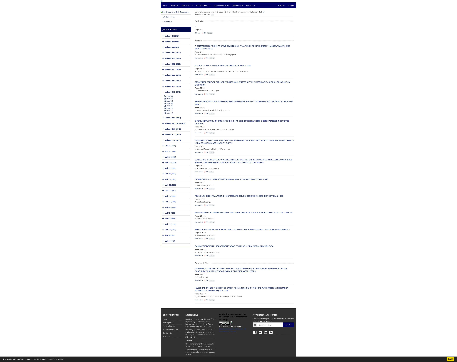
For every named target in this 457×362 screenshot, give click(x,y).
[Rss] (271, 332)
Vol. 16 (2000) (170, 196)
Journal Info (186, 5)
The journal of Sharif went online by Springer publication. (199, 345)
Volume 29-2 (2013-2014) (175, 123)
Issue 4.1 (169, 98)
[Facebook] (255, 332)
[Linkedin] (266, 332)
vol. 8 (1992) (170, 241)
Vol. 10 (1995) (170, 230)
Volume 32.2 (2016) (173, 86)
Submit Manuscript (221, 5)
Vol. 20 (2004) (170, 174)
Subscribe (289, 325)
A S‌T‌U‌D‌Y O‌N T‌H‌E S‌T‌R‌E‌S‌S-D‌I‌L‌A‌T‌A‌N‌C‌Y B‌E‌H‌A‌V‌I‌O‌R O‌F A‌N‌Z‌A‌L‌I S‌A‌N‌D (223, 65)
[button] (64, 359)
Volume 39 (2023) (172, 47)
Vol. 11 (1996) (170, 224)
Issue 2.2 (169, 106)
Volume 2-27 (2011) (173, 134)
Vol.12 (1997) (170, 218)
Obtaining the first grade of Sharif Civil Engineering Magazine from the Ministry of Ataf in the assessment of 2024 (200, 333)
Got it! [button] (450, 359)
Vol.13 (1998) (170, 213)
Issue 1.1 (169, 113)
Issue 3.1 (169, 103)
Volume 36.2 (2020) (173, 64)
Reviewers (237, 5)
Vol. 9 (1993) (170, 235)
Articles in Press (169, 17)
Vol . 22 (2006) (170, 162)
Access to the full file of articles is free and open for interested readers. (200, 351)
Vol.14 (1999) (170, 207)
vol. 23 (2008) (170, 157)
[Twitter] (260, 332)
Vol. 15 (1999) (170, 202)
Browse (174, 5)
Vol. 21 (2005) (170, 168)
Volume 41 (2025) (172, 36)
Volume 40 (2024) (172, 41)
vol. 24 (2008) (170, 151)
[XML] (263, 12)
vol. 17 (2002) (170, 190)
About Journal (168, 322)
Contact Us (250, 5)
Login (280, 5)
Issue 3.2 (169, 101)
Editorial (197, 33)
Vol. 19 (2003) (170, 179)
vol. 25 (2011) (170, 146)
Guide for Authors (203, 5)
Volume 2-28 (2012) (173, 129)
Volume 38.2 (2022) (173, 53)
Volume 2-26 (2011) (173, 140)
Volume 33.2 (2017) (173, 81)
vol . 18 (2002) (170, 185)
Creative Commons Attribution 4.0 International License (232, 330)
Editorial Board (169, 326)
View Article (199, 58)
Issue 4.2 (169, 96)
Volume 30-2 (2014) (173, 118)
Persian (291, 5)
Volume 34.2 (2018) (173, 75)
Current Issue (168, 22)
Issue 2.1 (169, 108)
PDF (207, 33)
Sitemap (166, 336)
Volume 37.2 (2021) (173, 58)
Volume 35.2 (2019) (173, 69)
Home (164, 5)
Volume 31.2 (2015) (173, 92)
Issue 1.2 (169, 110)
